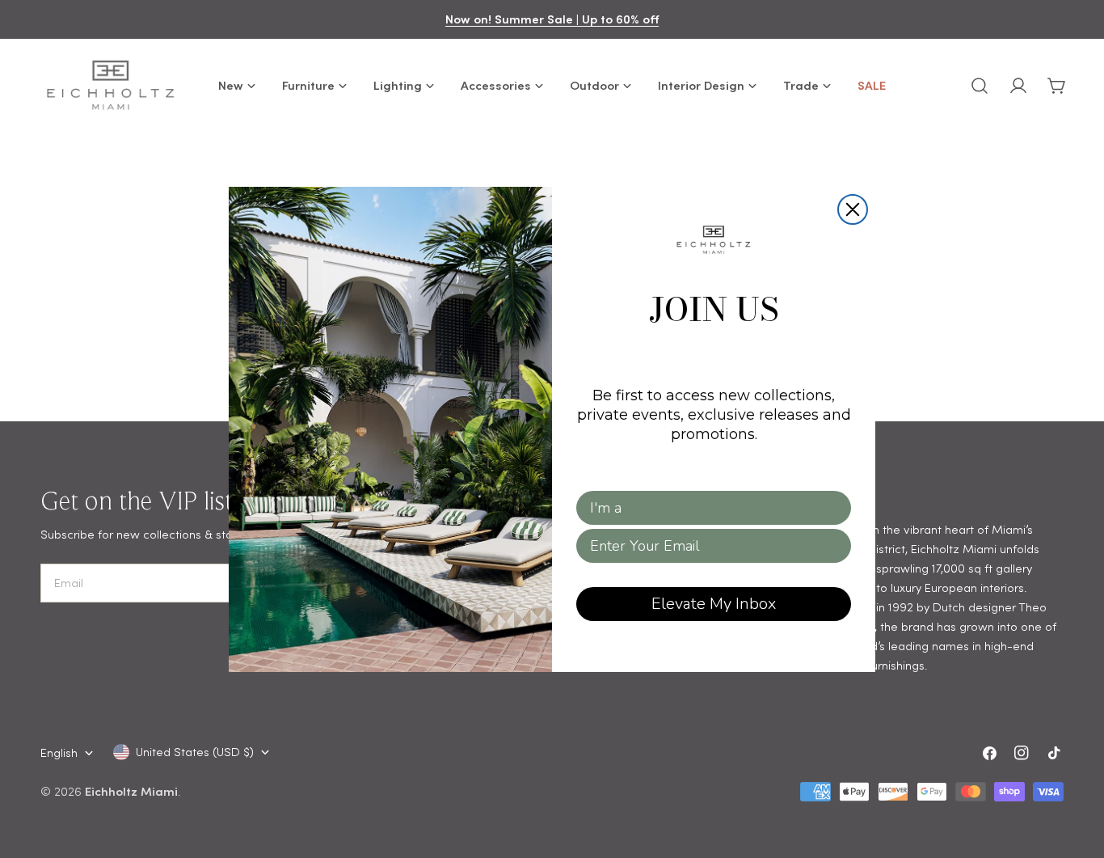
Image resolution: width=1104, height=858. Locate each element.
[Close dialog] (852, 209)
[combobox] (709, 508)
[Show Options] (836, 508)
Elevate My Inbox (713, 604)
